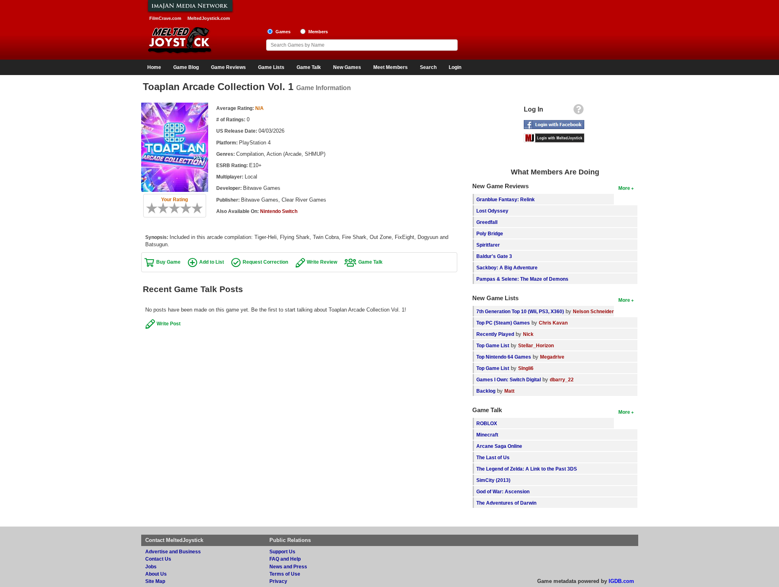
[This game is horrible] (154, 208)
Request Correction (265, 261)
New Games (347, 67)
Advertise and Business (173, 551)
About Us (156, 573)
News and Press (288, 566)
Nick (528, 334)
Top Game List (492, 345)
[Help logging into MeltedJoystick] (578, 111)
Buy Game (168, 261)
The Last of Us (493, 457)
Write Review (322, 261)
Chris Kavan (553, 322)
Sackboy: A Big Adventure (507, 267)
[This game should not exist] (149, 208)
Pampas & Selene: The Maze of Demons (522, 279)
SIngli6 (526, 368)
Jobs (151, 566)
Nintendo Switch (278, 211)
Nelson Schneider (593, 311)
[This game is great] (194, 208)
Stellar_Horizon (536, 345)
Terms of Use (284, 573)
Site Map (155, 581)
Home (154, 67)
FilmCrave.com (165, 18)
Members (318, 31)
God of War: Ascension (502, 491)
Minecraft (487, 434)
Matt (509, 390)
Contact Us (158, 558)
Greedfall (486, 222)
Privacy (278, 581)
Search (428, 67)
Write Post (169, 323)
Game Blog (186, 67)
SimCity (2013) (493, 480)
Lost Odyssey (492, 210)
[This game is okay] (177, 208)
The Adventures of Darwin (506, 502)
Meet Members (390, 67)
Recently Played (495, 334)
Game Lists (271, 67)
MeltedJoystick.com (208, 18)
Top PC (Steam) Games (503, 322)
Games (283, 31)
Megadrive (552, 356)
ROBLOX (486, 423)
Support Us (282, 551)
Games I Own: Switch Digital (508, 379)
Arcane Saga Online (499, 446)
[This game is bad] (160, 208)
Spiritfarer (488, 244)
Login (455, 67)
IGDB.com (621, 581)
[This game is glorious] (200, 208)
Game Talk (309, 67)
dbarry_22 (562, 379)
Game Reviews (228, 67)
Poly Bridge (489, 233)
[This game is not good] (166, 208)
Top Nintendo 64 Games (503, 356)
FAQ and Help (285, 558)
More (624, 188)
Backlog (485, 390)
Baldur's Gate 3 (494, 256)
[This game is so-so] (171, 208)
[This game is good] (189, 208)
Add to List (211, 261)
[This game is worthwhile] (183, 208)
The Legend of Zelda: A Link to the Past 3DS (526, 468)
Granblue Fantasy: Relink (505, 199)
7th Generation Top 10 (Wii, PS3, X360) (520, 311)
